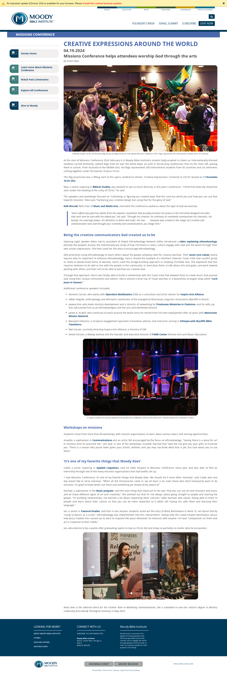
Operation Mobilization (119, 294)
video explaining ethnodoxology (198, 241)
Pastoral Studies (90, 511)
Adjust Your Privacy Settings (130, 670)
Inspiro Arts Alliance (192, 294)
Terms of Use (107, 670)
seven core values (199, 254)
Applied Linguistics (108, 467)
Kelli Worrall (71, 206)
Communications (102, 440)
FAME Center (159, 334)
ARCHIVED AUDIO (41, 646)
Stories (37, 638)
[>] (212, 16)
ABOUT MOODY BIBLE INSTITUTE (47, 633)
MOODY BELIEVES (128, 664)
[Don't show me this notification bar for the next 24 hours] (223, 3)
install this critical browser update (102, 3)
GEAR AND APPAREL (42, 642)
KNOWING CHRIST (99, 664)
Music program (105, 490)
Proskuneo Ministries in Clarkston (175, 304)
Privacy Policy (96, 670)
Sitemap (116, 670)
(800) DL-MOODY (83, 645)
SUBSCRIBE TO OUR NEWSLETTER (90, 633)
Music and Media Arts (105, 206)
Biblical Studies (101, 186)
